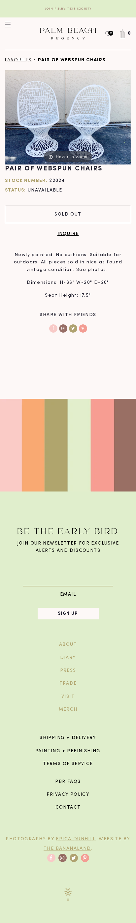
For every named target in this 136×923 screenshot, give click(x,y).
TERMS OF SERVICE (68, 763)
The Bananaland (67, 848)
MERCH (68, 709)
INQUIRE (68, 233)
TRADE (68, 683)
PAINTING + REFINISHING (68, 751)
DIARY (68, 657)
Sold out (67, 214)
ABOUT (68, 644)
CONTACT (68, 807)
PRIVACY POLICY (68, 794)
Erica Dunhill (75, 839)
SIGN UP (68, 613)
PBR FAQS (68, 781)
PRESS (68, 670)
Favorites (18, 60)
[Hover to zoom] (68, 117)
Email (68, 594)
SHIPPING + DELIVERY (68, 737)
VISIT (68, 696)
